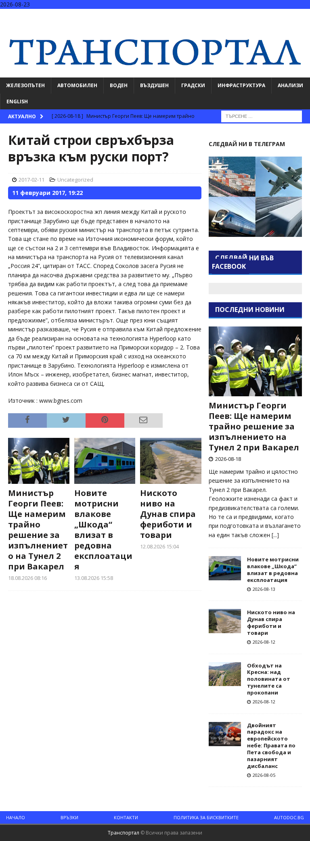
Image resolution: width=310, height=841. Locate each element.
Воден (119, 85)
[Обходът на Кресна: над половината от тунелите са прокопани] (225, 674)
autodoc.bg (289, 817)
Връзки (69, 817)
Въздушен (154, 85)
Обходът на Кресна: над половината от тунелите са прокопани (268, 679)
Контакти (126, 817)
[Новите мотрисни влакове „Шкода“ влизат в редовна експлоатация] (105, 461)
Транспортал (123, 832)
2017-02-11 (31, 179)
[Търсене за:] (261, 115)
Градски (193, 85)
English (17, 101)
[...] (275, 535)
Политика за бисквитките (206, 817)
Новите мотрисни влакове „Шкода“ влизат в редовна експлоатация (103, 529)
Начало (15, 817)
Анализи (290, 85)
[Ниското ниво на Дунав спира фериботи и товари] (170, 461)
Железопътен (25, 85)
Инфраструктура (241, 85)
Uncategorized (75, 179)
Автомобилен (77, 85)
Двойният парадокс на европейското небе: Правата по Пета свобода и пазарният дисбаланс (271, 746)
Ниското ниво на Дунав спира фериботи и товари (168, 513)
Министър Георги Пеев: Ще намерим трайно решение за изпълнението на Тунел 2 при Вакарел (38, 529)
